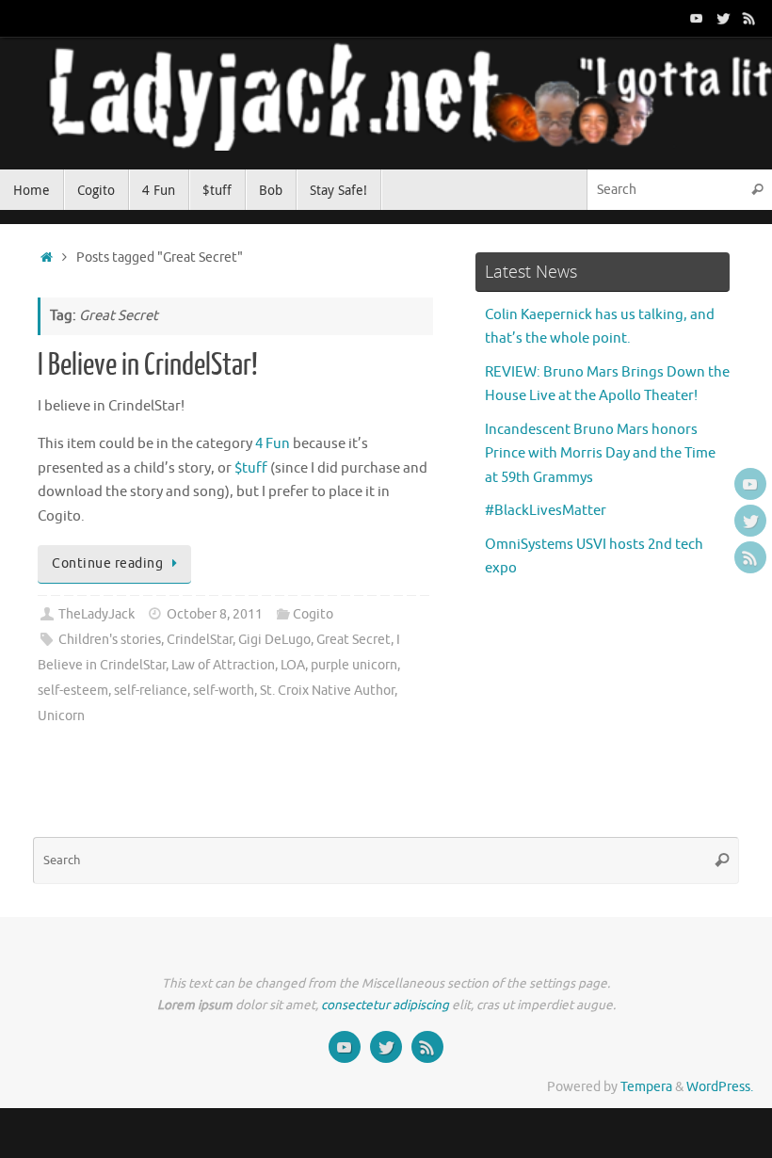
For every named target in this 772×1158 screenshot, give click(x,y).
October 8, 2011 (215, 614)
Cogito (313, 614)
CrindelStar (200, 640)
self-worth (223, 691)
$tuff (250, 468)
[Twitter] (723, 18)
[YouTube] (697, 18)
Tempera (646, 1087)
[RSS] (749, 18)
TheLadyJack (96, 614)
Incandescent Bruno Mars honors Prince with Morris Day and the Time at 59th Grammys (600, 454)
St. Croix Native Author (327, 691)
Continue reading (107, 563)
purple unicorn (354, 665)
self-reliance (150, 691)
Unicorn (61, 716)
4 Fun (272, 444)
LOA (293, 665)
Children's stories (109, 640)
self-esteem (73, 691)
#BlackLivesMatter (545, 511)
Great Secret (353, 640)
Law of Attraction (223, 665)
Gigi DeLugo (274, 640)
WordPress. (719, 1087)
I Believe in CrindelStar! (148, 365)
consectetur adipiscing (385, 1005)
